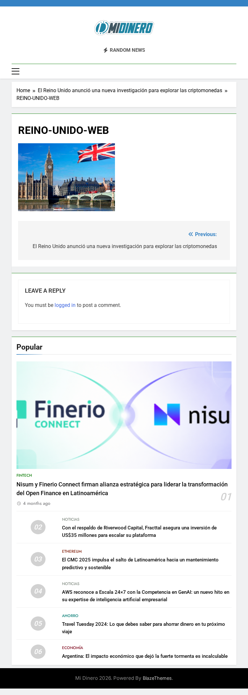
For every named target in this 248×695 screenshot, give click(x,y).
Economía (72, 648)
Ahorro (70, 616)
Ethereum (72, 551)
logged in (65, 305)
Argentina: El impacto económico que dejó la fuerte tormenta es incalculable (145, 656)
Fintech (24, 475)
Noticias (70, 519)
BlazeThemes (157, 678)
